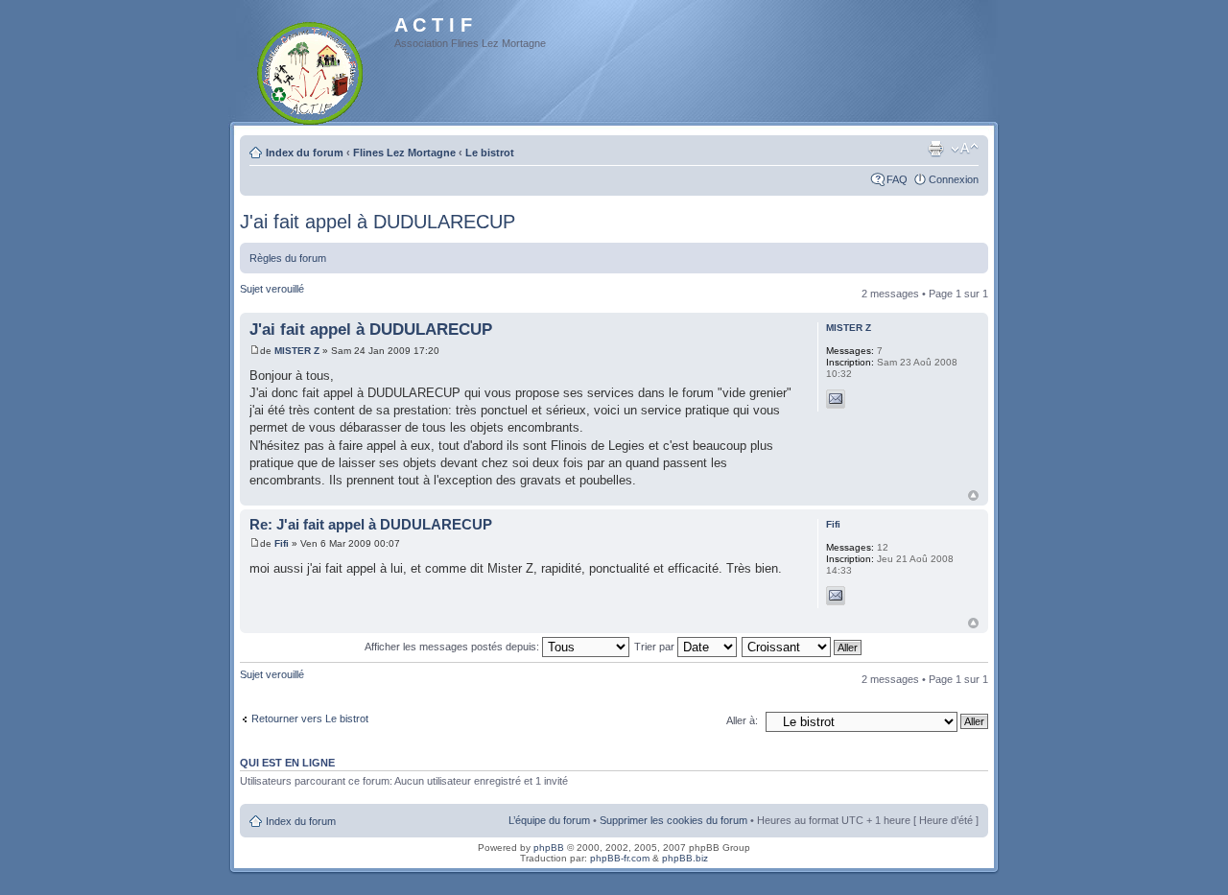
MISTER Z (296, 350)
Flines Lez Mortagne (404, 152)
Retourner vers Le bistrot (309, 718)
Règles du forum (287, 258)
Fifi (281, 543)
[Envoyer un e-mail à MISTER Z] (835, 399)
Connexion (954, 179)
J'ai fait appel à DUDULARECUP (377, 221)
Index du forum (304, 152)
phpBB (548, 847)
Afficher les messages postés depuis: (453, 646)
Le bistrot (489, 152)
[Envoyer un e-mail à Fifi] (835, 595)
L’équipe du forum (549, 820)
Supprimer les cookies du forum (673, 820)
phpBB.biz (685, 858)
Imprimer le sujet (935, 148)
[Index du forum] (311, 70)
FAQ (897, 179)
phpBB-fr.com (619, 858)
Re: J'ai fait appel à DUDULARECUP (370, 524)
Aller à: (742, 720)
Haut (973, 495)
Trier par (655, 646)
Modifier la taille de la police (965, 148)
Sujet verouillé (272, 288)
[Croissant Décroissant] (802, 646)
